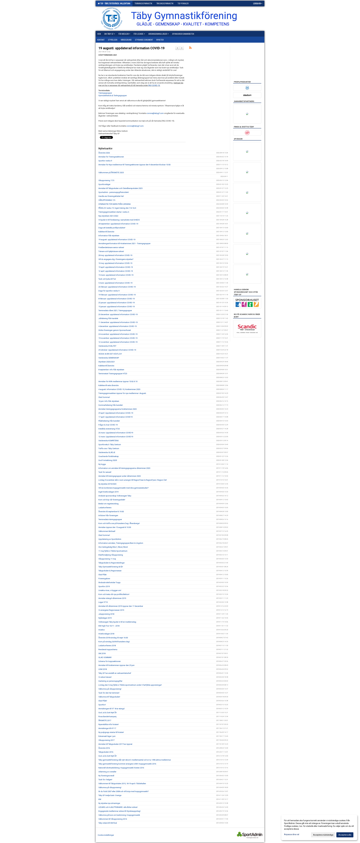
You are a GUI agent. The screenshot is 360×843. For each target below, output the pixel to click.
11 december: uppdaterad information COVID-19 (118, 322)
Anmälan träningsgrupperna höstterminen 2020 (117, 409)
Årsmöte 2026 (104, 153)
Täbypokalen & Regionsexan (110, 571)
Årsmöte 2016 (104, 748)
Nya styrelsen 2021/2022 (108, 216)
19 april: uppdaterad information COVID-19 (115, 267)
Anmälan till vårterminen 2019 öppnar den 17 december (120, 606)
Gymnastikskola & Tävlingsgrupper (112, 95)
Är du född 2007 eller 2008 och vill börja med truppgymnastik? (123, 791)
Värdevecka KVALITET (107, 346)
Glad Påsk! (102, 701)
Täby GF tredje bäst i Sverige (109, 795)
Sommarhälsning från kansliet (110, 405)
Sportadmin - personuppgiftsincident (113, 192)
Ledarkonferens (104, 508)
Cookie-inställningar (106, 835)
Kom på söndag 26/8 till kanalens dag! (114, 642)
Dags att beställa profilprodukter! (111, 228)
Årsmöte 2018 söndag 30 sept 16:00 (113, 638)
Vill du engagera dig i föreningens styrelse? (115, 259)
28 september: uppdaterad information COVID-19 (118, 224)
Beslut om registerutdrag (108, 504)
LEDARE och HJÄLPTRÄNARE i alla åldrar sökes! (118, 807)
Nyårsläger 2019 (105, 618)
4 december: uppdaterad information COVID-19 (117, 326)
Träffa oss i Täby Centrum (108, 448)
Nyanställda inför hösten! (108, 724)
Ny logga (102, 464)
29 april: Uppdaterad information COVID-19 (115, 413)
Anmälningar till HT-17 (107, 728)
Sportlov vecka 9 (105, 161)
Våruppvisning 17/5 (106, 180)
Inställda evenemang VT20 (109, 429)
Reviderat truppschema (107, 649)
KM (99, 799)
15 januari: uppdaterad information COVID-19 (116, 306)
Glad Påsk (102, 575)
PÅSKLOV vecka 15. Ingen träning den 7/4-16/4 (117, 208)
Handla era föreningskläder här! (111, 196)
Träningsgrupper (105, 93)
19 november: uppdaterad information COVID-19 (117, 338)
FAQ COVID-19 (154, 85)
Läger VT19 (103, 602)
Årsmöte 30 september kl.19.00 (111, 511)
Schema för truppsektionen (109, 661)
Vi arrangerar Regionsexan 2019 (111, 610)
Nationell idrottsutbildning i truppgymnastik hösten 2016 (121, 768)
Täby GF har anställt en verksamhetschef (114, 673)
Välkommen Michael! (106, 531)
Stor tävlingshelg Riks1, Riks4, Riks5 (113, 547)
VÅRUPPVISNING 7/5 (106, 200)
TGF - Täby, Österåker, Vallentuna (114, 3)
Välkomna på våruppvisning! (109, 689)
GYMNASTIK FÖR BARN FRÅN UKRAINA (114, 204)
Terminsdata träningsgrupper (110, 519)
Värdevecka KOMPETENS (108, 441)
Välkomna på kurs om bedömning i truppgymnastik (119, 815)
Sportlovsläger (104, 184)
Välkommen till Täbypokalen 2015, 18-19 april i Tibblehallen (122, 783)
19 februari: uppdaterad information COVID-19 (117, 295)
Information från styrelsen (108, 236)
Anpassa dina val (291, 834)
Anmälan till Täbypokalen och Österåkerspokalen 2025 (120, 188)
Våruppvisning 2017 (106, 740)
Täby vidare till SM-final (107, 823)
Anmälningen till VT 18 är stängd (111, 709)
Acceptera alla (344, 835)
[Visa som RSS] (190, 48)
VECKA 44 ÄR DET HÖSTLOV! (110, 354)
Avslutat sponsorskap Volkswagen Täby (114, 496)
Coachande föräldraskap (108, 456)
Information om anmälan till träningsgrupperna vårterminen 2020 (124, 468)
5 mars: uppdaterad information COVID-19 (115, 283)
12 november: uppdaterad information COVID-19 (117, 342)
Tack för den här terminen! (108, 693)
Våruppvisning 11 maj (107, 559)
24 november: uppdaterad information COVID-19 (117, 334)
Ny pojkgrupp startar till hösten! (111, 732)
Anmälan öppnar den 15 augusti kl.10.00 (114, 527)
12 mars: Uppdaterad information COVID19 (115, 437)
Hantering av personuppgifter (110, 681)
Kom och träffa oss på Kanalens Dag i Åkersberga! (119, 523)
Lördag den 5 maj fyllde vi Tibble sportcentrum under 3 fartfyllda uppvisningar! (130, 685)
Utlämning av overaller (107, 772)
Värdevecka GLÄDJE (106, 452)
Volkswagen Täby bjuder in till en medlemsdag (117, 622)
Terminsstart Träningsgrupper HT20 (112, 374)
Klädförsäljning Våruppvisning (110, 555)
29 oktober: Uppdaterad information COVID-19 (117, 350)
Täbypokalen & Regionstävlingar (111, 563)
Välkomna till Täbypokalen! (109, 697)
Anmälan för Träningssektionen (111, 157)
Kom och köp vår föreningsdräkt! (111, 500)
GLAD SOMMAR (105, 657)
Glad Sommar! (104, 397)
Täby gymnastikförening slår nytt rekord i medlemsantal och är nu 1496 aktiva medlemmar (134, 760)
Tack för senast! (104, 472)
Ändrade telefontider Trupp (109, 582)
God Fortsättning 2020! (107, 460)
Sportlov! (102, 705)
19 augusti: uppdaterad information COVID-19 (131, 48)
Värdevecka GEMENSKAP (108, 358)
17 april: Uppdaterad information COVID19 (115, 417)
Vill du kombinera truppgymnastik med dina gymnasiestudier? (123, 488)
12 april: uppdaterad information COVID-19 (115, 271)
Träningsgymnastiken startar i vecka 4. (113, 212)
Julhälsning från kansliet (108, 318)
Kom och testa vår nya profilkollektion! (113, 594)
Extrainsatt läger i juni (106, 736)
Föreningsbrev (104, 578)
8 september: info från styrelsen (111, 370)
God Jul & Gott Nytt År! (107, 713)
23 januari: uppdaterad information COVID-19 (116, 303)
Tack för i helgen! (105, 780)
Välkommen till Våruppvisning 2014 (112, 819)
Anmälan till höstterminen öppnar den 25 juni (116, 665)
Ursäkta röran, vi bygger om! (109, 590)
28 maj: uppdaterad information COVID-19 (115, 255)
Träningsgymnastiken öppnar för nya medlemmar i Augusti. (122, 393)
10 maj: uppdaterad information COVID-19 (115, 263)
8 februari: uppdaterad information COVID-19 (116, 299)
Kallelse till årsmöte (106, 232)
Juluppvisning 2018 (106, 614)
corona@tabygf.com (155, 113)
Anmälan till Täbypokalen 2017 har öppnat (115, 744)
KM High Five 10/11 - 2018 (108, 626)
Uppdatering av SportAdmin (109, 539)
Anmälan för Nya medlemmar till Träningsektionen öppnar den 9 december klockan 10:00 (134, 165)
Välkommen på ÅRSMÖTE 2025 (111, 172)
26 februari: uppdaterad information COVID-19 (117, 287)
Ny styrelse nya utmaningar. (109, 803)
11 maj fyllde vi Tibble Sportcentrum (112, 551)
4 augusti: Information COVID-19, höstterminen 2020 (119, 389)
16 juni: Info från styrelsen (108, 401)
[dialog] (319, 827)
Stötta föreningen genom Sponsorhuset (114, 330)
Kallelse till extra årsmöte (108, 385)
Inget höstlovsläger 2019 (108, 492)
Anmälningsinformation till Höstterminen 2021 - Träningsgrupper (124, 243)
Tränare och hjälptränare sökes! (111, 251)
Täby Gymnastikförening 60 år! (110, 567)
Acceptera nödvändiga (323, 835)
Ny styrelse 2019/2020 (107, 484)
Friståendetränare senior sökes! (111, 247)
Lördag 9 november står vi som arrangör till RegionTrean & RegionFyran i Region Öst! (132, 480)
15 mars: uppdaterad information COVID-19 (115, 275)
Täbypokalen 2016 (105, 752)
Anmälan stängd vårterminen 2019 (112, 598)
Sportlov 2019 (104, 586)
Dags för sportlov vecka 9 (108, 291)
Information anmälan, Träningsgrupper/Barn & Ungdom (120, 543)
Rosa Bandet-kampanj (107, 716)
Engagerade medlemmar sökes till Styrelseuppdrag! (119, 811)
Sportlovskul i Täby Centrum (109, 444)
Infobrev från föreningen (108, 515)
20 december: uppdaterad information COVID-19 (118, 314)
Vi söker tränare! (105, 677)
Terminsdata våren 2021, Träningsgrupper (115, 310)
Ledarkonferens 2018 (107, 645)
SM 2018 (101, 653)
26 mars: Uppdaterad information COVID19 (115, 433)
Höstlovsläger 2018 (106, 634)
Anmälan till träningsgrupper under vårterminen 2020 (119, 476)
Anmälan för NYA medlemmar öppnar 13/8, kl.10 (117, 381)
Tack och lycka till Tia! (107, 279)
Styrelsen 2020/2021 (106, 362)
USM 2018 (102, 669)
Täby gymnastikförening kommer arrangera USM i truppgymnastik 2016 (127, 764)
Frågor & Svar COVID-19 (108, 425)
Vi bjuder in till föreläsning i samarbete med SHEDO (119, 220)
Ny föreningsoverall (106, 776)
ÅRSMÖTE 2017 (104, 720)
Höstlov (101, 630)
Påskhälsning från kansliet (109, 421)
